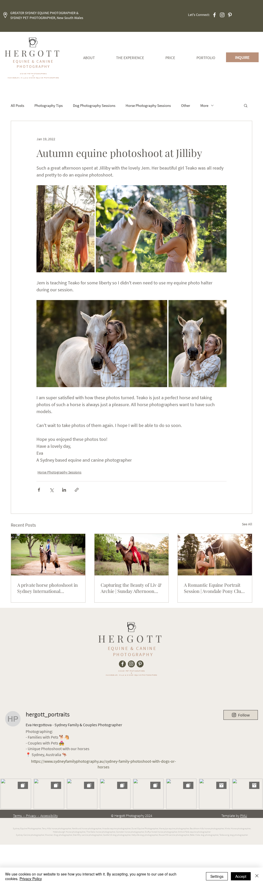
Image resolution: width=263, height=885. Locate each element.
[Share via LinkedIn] (64, 489)
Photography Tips (48, 105)
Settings (216, 876)
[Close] (257, 876)
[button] (245, 105)
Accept (240, 876)
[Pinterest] (230, 15)
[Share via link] (76, 489)
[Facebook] (214, 15)
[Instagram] (222, 15)
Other (185, 105)
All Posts (17, 105)
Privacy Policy (31, 878)
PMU (243, 815)
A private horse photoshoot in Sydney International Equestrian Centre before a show (47, 588)
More (204, 105)
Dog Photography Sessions (94, 105)
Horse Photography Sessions (148, 105)
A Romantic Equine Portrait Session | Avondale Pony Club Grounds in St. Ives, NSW (213, 588)
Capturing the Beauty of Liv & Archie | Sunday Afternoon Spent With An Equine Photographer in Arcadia (131, 588)
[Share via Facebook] (38, 489)
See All (247, 524)
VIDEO (181, 670)
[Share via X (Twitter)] (51, 489)
